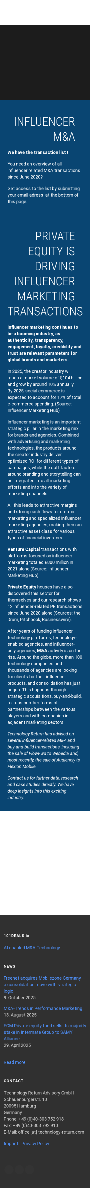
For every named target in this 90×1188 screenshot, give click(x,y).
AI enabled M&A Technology (32, 947)
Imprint (11, 1143)
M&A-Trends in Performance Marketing (43, 1008)
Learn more (45, 863)
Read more (15, 1062)
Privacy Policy (35, 1143)
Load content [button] (45, 884)
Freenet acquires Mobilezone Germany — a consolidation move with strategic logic (45, 984)
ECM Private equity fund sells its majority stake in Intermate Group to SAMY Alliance (45, 1032)
